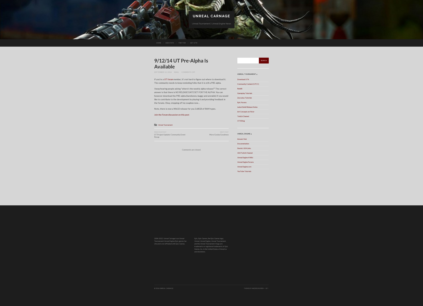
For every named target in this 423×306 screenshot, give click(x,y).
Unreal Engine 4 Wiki (245, 157)
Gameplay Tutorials (244, 93)
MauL (176, 72)
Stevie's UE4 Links (244, 148)
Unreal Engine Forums (245, 162)
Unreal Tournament (165, 125)
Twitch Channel (243, 116)
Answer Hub (242, 139)
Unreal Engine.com (244, 167)
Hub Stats (170, 43)
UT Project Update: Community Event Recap (169, 134)
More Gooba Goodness (219, 133)
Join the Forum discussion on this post (171, 114)
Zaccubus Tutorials (244, 98)
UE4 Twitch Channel (245, 153)
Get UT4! (194, 43)
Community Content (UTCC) (248, 84)
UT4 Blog (241, 121)
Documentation (243, 144)
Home (158, 43)
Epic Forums (242, 102)
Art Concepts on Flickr (245, 112)
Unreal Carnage (211, 16)
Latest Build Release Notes (247, 107)
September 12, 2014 (163, 72)
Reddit (239, 89)
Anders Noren (258, 288)
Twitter (182, 43)
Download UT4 (243, 79)
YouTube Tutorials (244, 171)
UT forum (168, 79)
